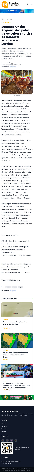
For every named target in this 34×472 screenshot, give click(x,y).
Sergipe (20, 287)
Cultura (3, 431)
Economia (4, 429)
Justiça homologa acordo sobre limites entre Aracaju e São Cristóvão (15, 355)
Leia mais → (6, 328)
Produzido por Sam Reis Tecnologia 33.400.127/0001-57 (17, 470)
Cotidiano (9, 19)
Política (3, 423)
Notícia (14, 287)
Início (3, 19)
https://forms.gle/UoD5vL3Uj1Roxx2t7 (15, 272)
